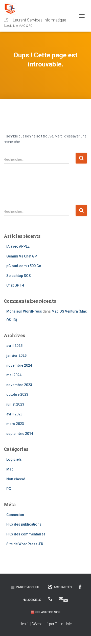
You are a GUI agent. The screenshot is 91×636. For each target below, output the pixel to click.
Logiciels (14, 459)
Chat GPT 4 (15, 285)
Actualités (63, 587)
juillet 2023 (15, 404)
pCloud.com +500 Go (23, 266)
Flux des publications (23, 524)
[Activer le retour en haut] (81, 626)
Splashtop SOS (18, 276)
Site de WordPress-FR (24, 544)
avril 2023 (14, 414)
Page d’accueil (27, 587)
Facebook (80, 587)
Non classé (15, 479)
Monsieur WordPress (24, 311)
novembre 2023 (19, 385)
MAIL (63, 600)
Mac (9, 469)
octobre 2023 (17, 394)
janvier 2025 (16, 356)
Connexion (15, 515)
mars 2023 (15, 424)
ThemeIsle (63, 624)
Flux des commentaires (26, 534)
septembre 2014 (19, 434)
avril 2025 (14, 346)
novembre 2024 (19, 365)
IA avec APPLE (18, 246)
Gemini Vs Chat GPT (22, 256)
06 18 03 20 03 (51, 598)
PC (8, 489)
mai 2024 (13, 375)
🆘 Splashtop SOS (45, 612)
